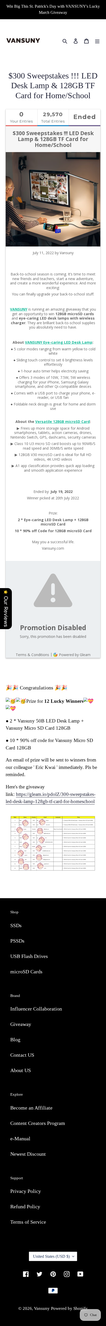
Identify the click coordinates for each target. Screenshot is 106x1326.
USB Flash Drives (29, 956)
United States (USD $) (51, 1256)
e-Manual (20, 1138)
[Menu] (97, 40)
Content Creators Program (37, 1123)
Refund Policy (25, 1206)
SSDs (16, 925)
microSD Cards (26, 971)
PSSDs (17, 941)
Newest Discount (28, 1154)
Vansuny (42, 1308)
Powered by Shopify (69, 1308)
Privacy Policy (25, 1191)
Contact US (22, 1055)
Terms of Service (28, 1222)
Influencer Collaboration (36, 1009)
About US (20, 1070)
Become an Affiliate (31, 1108)
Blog (15, 1039)
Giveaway (20, 1024)
